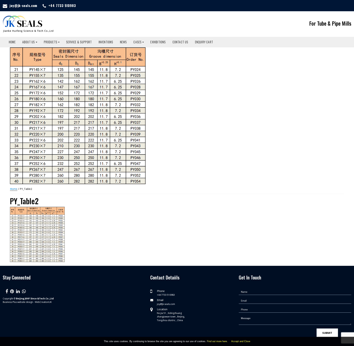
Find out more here (217, 341)
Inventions (106, 42)
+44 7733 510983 (62, 5)
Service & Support (79, 42)
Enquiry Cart (204, 42)
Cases (137, 42)
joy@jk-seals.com (23, 5)
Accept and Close (240, 341)
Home (12, 42)
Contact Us (180, 42)
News (123, 42)
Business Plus (10, 302)
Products (51, 42)
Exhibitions (158, 42)
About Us (28, 42)
